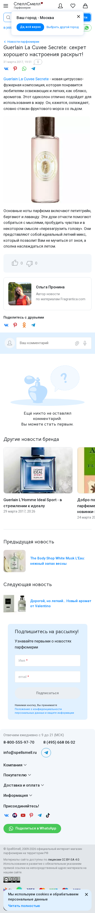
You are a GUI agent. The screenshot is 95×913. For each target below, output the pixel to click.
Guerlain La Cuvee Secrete (26, 79)
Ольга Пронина (50, 287)
